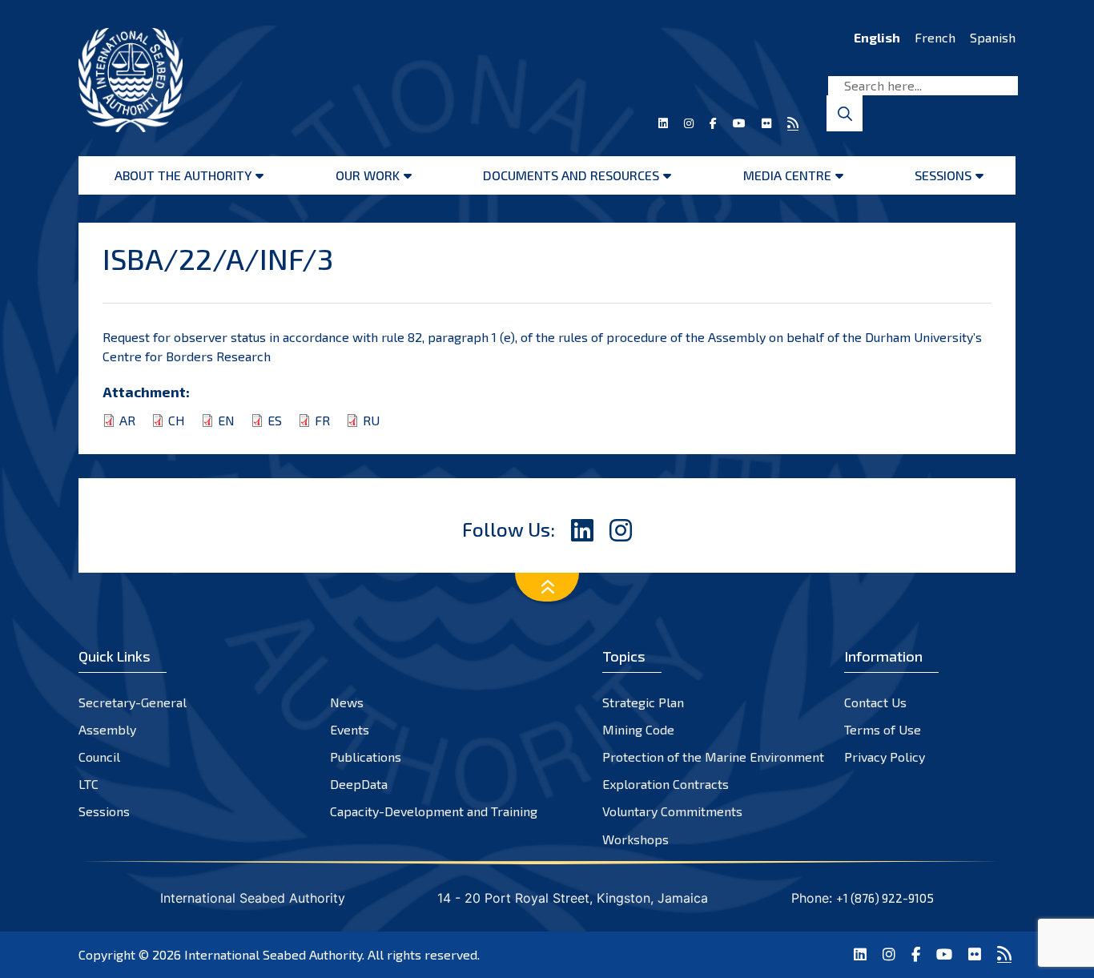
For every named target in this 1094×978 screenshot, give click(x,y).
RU (371, 420)
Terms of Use (882, 729)
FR (322, 420)
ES (274, 420)
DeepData (359, 783)
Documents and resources (571, 175)
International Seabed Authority (273, 954)
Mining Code (638, 729)
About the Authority (183, 175)
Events (349, 729)
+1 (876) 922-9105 (885, 898)
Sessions (943, 175)
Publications (365, 756)
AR (127, 420)
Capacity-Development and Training (433, 811)
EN (226, 420)
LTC (88, 783)
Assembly (107, 729)
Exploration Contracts (665, 783)
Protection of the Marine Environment (713, 756)
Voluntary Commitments (672, 811)
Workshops (635, 839)
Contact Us (875, 702)
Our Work (368, 175)
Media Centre (787, 175)
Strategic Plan (643, 702)
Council (99, 756)
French (935, 37)
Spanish (993, 37)
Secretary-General (132, 702)
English (877, 37)
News (347, 702)
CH (176, 420)
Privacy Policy (884, 756)
